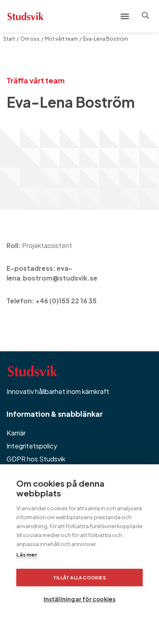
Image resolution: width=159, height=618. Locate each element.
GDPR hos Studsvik (36, 459)
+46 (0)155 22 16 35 (66, 300)
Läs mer (26, 554)
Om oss (30, 39)
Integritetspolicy (32, 446)
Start (9, 39)
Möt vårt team (61, 39)
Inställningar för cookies (80, 599)
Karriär (16, 433)
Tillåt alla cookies (79, 577)
